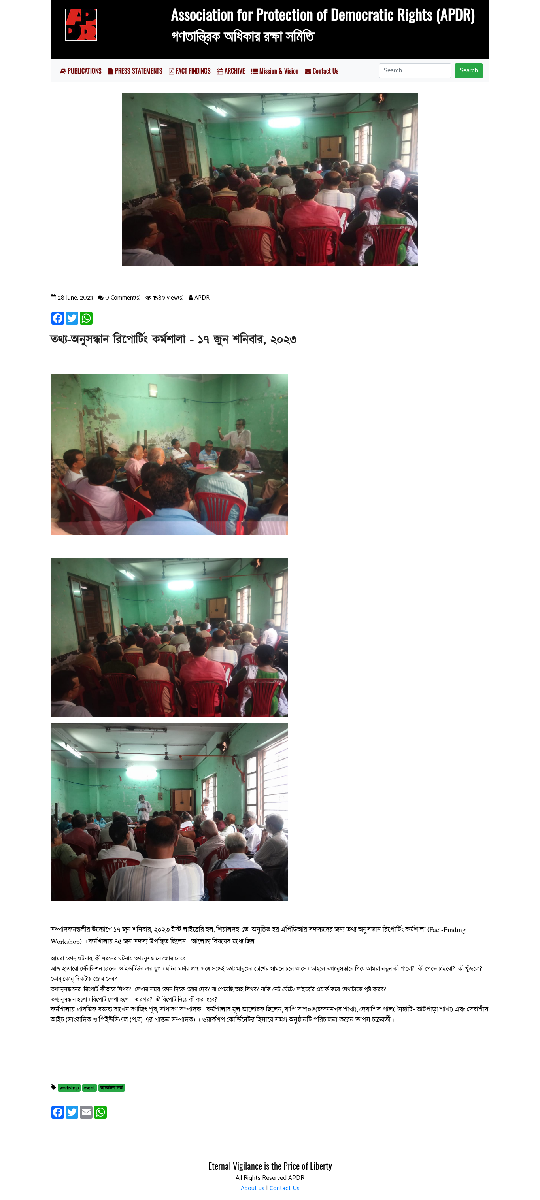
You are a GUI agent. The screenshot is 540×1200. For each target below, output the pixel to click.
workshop (69, 1088)
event (89, 1088)
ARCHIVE (234, 70)
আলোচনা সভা (111, 1088)
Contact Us (324, 70)
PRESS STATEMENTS (137, 70)
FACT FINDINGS (192, 70)
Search (469, 70)
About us (252, 1188)
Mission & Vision (278, 70)
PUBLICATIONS (84, 70)
